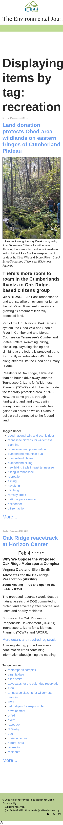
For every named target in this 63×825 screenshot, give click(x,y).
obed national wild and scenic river (31, 435)
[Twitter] (54, 814)
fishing (12, 481)
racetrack (14, 724)
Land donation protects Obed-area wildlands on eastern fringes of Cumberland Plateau (31, 138)
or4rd (11, 715)
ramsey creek (17, 495)
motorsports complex (22, 670)
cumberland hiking (20, 463)
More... (10, 516)
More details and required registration (30, 639)
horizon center (17, 738)
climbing (13, 490)
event (11, 720)
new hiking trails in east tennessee (31, 467)
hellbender (15, 504)
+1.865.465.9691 (15, 810)
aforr (11, 688)
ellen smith (15, 679)
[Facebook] (48, 814)
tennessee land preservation (27, 449)
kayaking (14, 485)
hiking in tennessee (21, 472)
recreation (14, 476)
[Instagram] (59, 814)
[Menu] (58, 29)
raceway (13, 729)
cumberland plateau (21, 458)
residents (14, 752)
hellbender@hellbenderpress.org (43, 810)
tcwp (11, 702)
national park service (22, 499)
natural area (16, 743)
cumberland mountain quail (26, 454)
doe (10, 733)
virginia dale (16, 674)
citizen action (16, 508)
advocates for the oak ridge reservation (34, 683)
